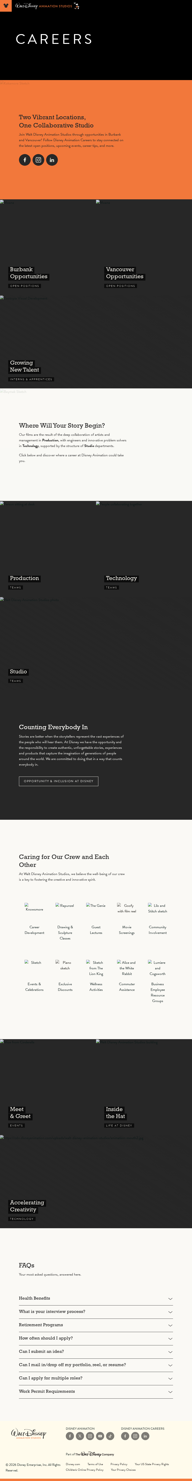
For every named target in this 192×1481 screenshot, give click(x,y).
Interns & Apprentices (96, 341)
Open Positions (48, 247)
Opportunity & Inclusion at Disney (58, 781)
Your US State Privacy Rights (152, 1464)
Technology (96, 1181)
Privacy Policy (119, 1464)
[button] (96, 1299)
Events (48, 1087)
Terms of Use (95, 1464)
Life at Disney (144, 1087)
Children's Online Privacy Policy (84, 1469)
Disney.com (73, 1464)
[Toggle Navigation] (6, 6)
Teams (48, 549)
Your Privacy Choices (123, 1469)
